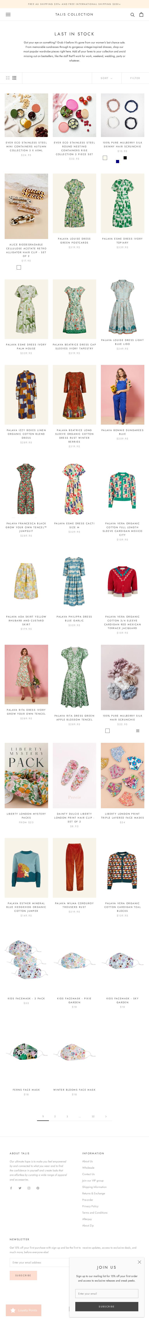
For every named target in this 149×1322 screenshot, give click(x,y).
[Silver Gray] (130, 157)
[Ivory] (105, 157)
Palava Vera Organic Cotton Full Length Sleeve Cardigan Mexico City (123, 529)
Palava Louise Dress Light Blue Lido (122, 342)
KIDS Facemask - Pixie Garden (74, 1000)
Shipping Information (94, 1187)
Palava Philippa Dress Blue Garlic (74, 618)
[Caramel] (127, 161)
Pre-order (87, 1200)
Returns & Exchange (93, 1193)
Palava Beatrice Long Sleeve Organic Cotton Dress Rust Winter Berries (74, 436)
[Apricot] (127, 730)
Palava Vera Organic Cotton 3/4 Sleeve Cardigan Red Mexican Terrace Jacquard (122, 622)
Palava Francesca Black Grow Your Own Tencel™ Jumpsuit (26, 527)
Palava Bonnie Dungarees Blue (122, 432)
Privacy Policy (90, 1206)
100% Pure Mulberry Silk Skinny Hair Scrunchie (122, 144)
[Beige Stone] (34, 267)
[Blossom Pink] (110, 157)
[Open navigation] (8, 14)
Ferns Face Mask (26, 1090)
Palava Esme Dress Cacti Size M (74, 525)
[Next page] (106, 1116)
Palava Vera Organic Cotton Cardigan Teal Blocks (122, 907)
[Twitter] (20, 1188)
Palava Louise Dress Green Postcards (74, 240)
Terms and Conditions (94, 1213)
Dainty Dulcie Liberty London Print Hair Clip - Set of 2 (74, 817)
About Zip (88, 1225)
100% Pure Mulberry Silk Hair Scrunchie (122, 717)
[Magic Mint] (120, 157)
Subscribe (107, 1306)
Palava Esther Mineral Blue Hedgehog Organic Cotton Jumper (26, 907)
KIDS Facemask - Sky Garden (123, 1000)
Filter (135, 78)
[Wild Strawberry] (115, 157)
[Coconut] (122, 730)
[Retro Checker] (18, 267)
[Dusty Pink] (122, 161)
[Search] (133, 14)
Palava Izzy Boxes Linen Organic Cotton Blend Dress (26, 434)
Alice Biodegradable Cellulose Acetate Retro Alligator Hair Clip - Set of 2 (26, 250)
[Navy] (117, 161)
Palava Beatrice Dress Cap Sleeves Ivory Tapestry (74, 346)
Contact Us (88, 1174)
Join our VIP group (93, 1180)
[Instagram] (29, 1188)
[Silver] (137, 730)
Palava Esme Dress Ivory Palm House (26, 346)
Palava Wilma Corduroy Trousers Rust (74, 905)
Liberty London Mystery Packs (26, 816)
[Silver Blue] (132, 730)
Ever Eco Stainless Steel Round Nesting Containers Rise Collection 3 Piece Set (74, 148)
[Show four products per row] (14, 78)
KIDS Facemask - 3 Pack (26, 998)
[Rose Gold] (140, 157)
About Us (87, 1161)
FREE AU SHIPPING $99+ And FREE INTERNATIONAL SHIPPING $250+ (74, 4)
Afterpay (87, 1219)
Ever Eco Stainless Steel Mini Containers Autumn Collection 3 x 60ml (26, 146)
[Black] (125, 157)
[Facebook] (11, 1188)
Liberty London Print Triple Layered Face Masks (122, 816)
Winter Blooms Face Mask (74, 1090)
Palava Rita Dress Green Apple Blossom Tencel (74, 717)
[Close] (139, 1262)
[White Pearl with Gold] (28, 267)
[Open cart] (141, 14)
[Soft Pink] (135, 157)
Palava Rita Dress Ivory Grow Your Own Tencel (26, 712)
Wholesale (88, 1168)
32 (93, 1116)
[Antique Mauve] (117, 730)
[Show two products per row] (8, 78)
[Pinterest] (37, 1188)
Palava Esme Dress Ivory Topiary (122, 240)
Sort (105, 78)
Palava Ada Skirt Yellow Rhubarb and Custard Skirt (26, 620)
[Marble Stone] (23, 267)
